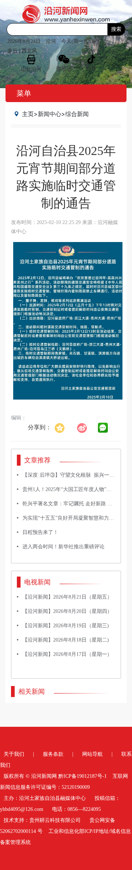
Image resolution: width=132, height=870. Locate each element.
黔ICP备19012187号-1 (82, 776)
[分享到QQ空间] (63, 427)
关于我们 (14, 754)
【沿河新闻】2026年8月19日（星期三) (65, 625)
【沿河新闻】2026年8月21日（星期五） (67, 597)
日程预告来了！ (40, 532)
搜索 (116, 29)
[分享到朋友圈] (103, 428)
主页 (28, 114)
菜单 (23, 93)
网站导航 (92, 754)
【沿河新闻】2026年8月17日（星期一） (67, 654)
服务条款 (53, 754)
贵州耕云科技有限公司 (55, 820)
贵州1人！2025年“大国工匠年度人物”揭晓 (69, 489)
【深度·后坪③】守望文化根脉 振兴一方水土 (73, 475)
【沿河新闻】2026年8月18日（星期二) (65, 640)
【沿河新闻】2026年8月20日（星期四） (67, 611)
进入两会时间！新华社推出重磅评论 (63, 546)
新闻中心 (49, 114)
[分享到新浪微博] (85, 427)
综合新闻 (77, 114)
